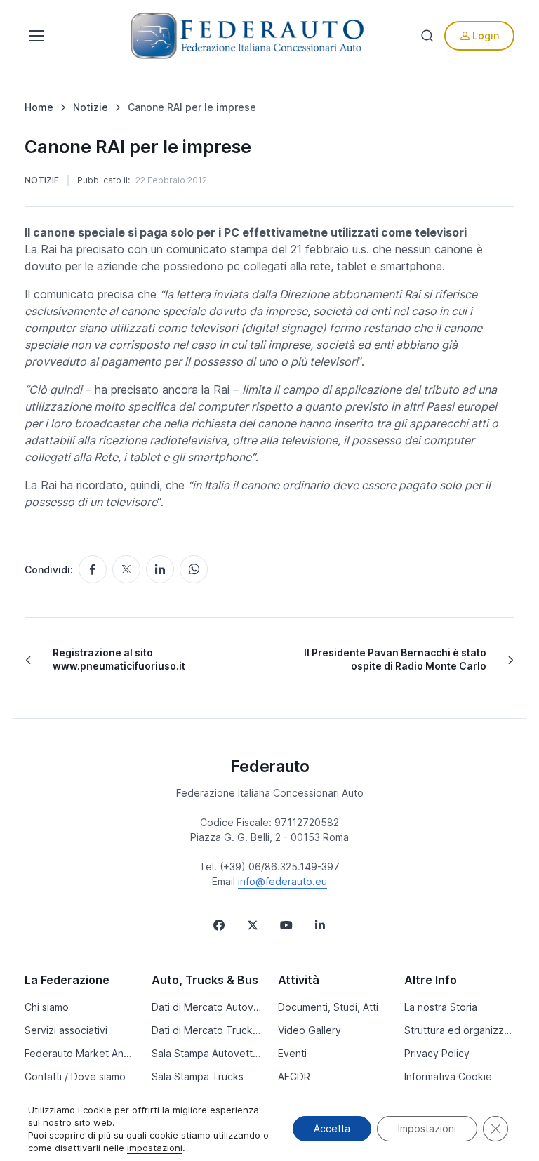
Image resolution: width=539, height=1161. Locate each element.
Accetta (332, 1128)
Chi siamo (47, 1007)
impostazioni (154, 1147)
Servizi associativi (66, 1030)
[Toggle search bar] (427, 36)
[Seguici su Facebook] (219, 925)
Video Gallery (309, 1030)
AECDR (294, 1076)
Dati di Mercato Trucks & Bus (206, 1030)
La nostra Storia (440, 1007)
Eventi (292, 1053)
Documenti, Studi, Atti (328, 1007)
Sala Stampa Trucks (198, 1076)
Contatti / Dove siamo (75, 1076)
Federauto (270, 766)
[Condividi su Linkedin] (160, 569)
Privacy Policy (437, 1053)
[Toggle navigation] (35, 35)
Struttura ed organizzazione (459, 1030)
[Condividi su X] (126, 569)
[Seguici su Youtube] (286, 925)
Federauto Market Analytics (79, 1053)
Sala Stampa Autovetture (206, 1053)
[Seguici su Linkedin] (320, 925)
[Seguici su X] (253, 925)
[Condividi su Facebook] (93, 569)
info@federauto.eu (282, 881)
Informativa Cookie (448, 1076)
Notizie (42, 180)
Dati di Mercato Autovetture (206, 1007)
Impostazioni (427, 1128)
